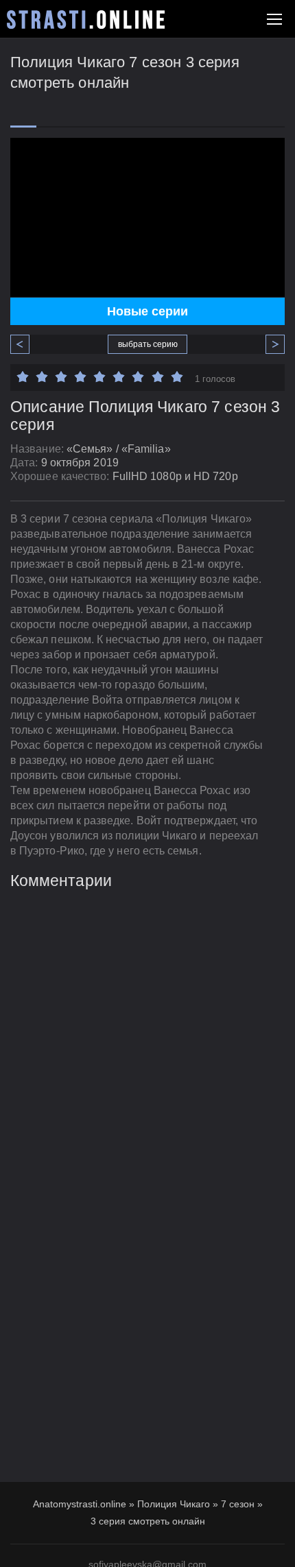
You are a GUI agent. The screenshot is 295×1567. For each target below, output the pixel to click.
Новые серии (147, 311)
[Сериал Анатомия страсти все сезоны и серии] (86, 19)
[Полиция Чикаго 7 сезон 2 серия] (25, 344)
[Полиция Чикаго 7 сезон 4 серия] (270, 344)
